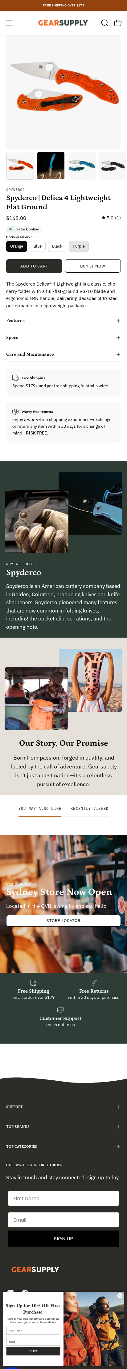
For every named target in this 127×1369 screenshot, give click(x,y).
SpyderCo (15, 190)
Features (15, 320)
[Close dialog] (120, 1296)
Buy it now (93, 266)
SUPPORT (14, 1107)
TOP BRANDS (18, 1127)
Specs (12, 337)
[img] (111, 218)
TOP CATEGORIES (21, 1147)
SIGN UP (63, 1238)
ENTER (33, 1351)
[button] (104, 23)
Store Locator (63, 920)
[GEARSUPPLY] (63, 22)
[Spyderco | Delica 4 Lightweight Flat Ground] (20, 166)
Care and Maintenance (30, 354)
